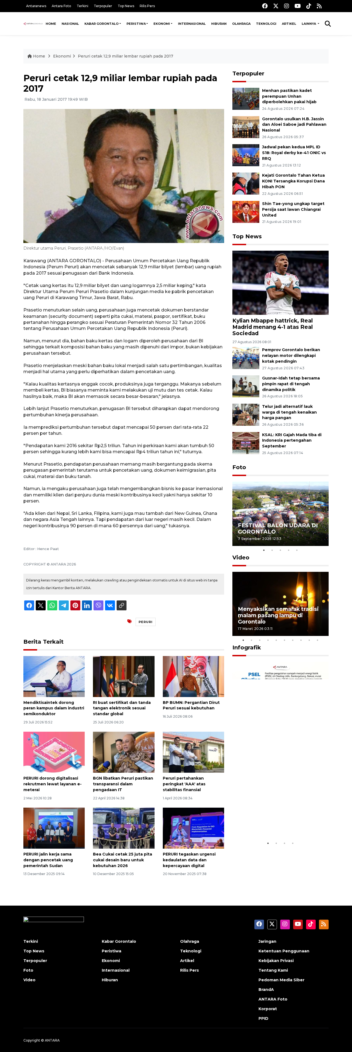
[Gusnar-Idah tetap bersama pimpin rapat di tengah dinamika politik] (245, 386)
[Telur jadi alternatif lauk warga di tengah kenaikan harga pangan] (245, 414)
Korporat (267, 1008)
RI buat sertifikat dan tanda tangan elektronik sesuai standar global (122, 708)
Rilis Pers (147, 6)
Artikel (289, 24)
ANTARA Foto (272, 999)
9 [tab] (309, 640)
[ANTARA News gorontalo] (33, 24)
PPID (263, 1018)
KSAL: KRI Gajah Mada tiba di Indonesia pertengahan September (291, 440)
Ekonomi (161, 24)
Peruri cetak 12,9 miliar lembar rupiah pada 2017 (125, 56)
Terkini (82, 6)
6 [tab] (284, 640)
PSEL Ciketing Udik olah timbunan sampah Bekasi (273, 821)
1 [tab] (264, 550)
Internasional (192, 24)
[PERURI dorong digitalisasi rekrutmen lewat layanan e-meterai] (54, 752)
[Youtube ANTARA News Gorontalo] (298, 6)
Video (240, 557)
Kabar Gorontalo (101, 24)
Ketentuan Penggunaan (283, 951)
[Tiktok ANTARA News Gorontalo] (308, 6)
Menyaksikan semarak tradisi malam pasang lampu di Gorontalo (278, 615)
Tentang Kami (273, 970)
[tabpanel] (280, 514)
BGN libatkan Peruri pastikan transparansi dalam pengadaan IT (123, 784)
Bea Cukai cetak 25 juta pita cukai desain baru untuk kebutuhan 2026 (122, 860)
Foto (239, 467)
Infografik (246, 647)
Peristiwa (136, 24)
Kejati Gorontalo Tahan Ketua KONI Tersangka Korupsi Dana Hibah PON (293, 181)
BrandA (266, 989)
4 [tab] (289, 550)
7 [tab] (293, 640)
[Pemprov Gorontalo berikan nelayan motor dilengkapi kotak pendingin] (245, 357)
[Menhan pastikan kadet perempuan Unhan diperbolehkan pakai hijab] (245, 98)
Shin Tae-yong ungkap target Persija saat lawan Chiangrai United (293, 209)
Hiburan (219, 24)
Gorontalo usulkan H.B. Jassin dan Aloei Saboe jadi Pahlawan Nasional (294, 124)
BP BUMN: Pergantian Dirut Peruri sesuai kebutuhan (191, 705)
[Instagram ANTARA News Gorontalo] (286, 6)
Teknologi (266, 24)
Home (51, 24)
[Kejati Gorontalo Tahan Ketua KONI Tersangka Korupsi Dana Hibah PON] (245, 183)
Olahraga (241, 24)
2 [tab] (272, 550)
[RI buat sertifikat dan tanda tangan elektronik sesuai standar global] (123, 676)
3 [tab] (280, 550)
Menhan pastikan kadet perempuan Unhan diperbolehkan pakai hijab (289, 96)
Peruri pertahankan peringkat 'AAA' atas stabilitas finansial (184, 784)
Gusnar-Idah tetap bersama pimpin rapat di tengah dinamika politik (291, 384)
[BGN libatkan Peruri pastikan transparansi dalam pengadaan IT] (123, 752)
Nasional (70, 24)
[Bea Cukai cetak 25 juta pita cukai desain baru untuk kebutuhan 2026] (123, 827)
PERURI (146, 622)
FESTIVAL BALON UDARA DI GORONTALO (278, 528)
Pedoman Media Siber (281, 979)
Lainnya (309, 24)
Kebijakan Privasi (276, 960)
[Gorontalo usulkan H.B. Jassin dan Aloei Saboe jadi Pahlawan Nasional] (245, 126)
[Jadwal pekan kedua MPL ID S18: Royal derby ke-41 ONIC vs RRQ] (245, 155)
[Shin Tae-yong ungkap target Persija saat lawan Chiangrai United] (245, 211)
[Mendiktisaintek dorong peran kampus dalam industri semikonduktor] (54, 676)
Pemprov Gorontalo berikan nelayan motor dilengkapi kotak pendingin (291, 355)
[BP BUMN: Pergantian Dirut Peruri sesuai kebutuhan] (193, 676)
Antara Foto (61, 6)
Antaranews (36, 6)
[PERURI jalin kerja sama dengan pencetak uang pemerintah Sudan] (54, 827)
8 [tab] (301, 640)
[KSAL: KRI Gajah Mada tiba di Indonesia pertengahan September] (245, 442)
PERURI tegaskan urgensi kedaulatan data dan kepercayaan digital (189, 860)
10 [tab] (317, 640)
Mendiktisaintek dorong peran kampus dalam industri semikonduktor (53, 708)
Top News (126, 6)
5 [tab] (297, 550)
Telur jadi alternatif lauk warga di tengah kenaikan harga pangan (289, 412)
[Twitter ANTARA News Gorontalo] (276, 6)
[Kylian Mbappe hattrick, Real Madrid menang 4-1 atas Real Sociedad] (280, 282)
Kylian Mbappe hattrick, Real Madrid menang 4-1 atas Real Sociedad (272, 327)
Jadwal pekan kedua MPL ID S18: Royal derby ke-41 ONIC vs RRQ (294, 152)
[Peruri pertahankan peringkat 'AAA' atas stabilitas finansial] (193, 752)
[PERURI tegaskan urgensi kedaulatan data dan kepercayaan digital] (193, 827)
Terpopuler (103, 6)
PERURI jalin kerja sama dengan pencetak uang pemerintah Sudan (48, 860)
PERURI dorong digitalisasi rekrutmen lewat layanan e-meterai (52, 784)
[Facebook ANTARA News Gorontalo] (265, 6)
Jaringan (267, 941)
